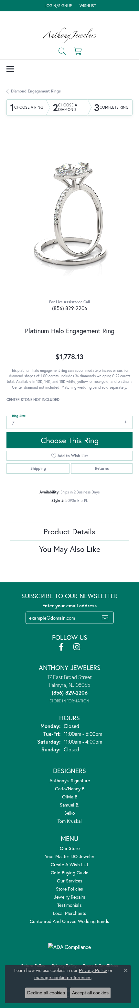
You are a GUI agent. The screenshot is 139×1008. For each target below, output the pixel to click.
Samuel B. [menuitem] (69, 805)
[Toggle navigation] (10, 69)
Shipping (38, 468)
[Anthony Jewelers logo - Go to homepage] (69, 35)
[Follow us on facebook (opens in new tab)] (61, 647)
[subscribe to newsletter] (105, 618)
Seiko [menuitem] (69, 813)
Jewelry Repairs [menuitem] (69, 897)
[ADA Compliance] (69, 947)
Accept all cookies (90, 992)
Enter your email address (69, 605)
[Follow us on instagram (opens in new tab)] (76, 647)
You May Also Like (69, 549)
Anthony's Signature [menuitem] (69, 780)
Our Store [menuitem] (70, 848)
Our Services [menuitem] (69, 881)
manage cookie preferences (62, 977)
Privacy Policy (93, 970)
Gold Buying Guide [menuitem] (69, 872)
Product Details (69, 531)
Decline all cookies (46, 992)
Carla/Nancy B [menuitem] (69, 788)
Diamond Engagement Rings (36, 91)
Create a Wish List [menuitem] (69, 864)
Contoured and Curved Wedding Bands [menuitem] (69, 921)
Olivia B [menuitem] (69, 797)
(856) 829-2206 (69, 308)
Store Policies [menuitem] (69, 889)
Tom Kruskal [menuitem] (70, 821)
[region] (69, 213)
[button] (57, 5)
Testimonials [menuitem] (69, 905)
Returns (102, 468)
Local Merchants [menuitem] (69, 913)
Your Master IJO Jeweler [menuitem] (69, 856)
